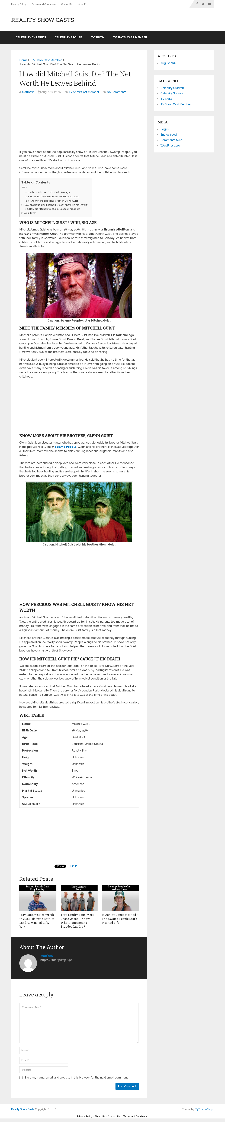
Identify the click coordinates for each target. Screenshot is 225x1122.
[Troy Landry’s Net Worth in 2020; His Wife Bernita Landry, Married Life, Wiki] (37, 898)
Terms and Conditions (43, 4)
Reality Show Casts (42, 20)
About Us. (100, 1116)
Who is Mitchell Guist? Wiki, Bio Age (50, 192)
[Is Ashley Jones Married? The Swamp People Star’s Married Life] (120, 898)
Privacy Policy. (85, 1116)
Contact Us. (114, 1116)
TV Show (97, 37)
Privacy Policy (18, 4)
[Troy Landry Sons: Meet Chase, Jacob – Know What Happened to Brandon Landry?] (79, 898)
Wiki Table (30, 212)
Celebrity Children (31, 37)
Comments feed (171, 140)
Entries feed (168, 134)
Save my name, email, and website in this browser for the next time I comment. (76, 1077)
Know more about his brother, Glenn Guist (54, 200)
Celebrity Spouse (68, 37)
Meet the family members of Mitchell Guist (54, 196)
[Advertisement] (79, 123)
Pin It (73, 866)
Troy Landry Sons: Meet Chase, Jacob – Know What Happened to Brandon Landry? (77, 920)
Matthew (28, 92)
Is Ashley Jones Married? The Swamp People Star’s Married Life (119, 918)
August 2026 (168, 63)
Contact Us (67, 4)
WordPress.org (170, 145)
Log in (164, 129)
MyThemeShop (204, 1109)
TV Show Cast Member (130, 37)
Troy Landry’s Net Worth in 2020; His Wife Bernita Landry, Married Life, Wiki (36, 920)
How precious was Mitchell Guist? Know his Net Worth (56, 204)
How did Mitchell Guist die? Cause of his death (54, 209)
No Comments (116, 92)
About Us (83, 4)
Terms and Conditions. (135, 1116)
